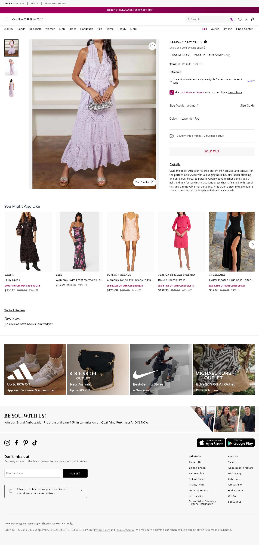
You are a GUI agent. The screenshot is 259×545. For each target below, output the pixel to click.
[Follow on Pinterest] (26, 444)
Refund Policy (197, 479)
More (133, 28)
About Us (233, 456)
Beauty (122, 28)
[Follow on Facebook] (17, 444)
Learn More (235, 92)
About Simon (235, 484)
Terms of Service (198, 490)
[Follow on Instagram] (7, 444)
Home (110, 28)
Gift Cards (234, 496)
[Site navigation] (6, 19)
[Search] (210, 19)
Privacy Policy (197, 484)
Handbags (86, 28)
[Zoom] (94, 112)
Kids (99, 28)
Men (62, 28)
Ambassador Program (240, 467)
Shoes (72, 28)
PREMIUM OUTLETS (55, 3)
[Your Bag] (253, 20)
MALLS (34, 3)
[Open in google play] (240, 446)
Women (50, 28)
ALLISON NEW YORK (185, 42)
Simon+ (227, 28)
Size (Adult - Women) (212, 105)
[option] (94, 114)
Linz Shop (197, 47)
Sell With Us (235, 501)
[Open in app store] (211, 446)
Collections (234, 479)
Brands (21, 28)
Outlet (215, 28)
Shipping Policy (197, 467)
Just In (8, 28)
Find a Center (244, 28)
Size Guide (247, 105)
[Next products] (253, 244)
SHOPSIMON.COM (14, 3)
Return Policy (196, 473)
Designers (35, 28)
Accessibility (196, 496)
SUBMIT (75, 473)
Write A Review (14, 310)
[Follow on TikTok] (35, 444)
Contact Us (195, 462)
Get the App (235, 473)
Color (184, 118)
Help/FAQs (195, 456)
